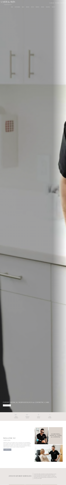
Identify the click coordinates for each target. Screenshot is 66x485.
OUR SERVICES (6, 405)
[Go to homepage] (24, 2)
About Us (7, 449)
